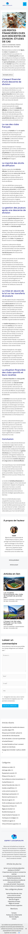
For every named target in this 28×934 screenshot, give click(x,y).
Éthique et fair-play (7, 776)
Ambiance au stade (7, 767)
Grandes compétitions (8, 788)
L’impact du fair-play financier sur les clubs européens (13, 622)
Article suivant (14, 565)
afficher (11, 75)
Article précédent (14, 560)
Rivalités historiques (7, 812)
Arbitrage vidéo (6, 770)
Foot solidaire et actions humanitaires (12, 779)
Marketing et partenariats (9, 794)
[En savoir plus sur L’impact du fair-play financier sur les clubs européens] (14, 612)
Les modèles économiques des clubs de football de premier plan (13, 595)
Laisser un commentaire (8, 45)
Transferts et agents (7, 821)
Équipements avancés (8, 773)
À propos (14, 913)
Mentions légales (14, 917)
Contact (14, 919)
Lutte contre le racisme (8, 791)
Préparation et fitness (8, 806)
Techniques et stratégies (9, 818)
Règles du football (7, 809)
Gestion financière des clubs (10, 785)
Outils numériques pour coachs (11, 803)
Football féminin (6, 782)
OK (19, 933)
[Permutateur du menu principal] (25, 4)
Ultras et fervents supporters (10, 824)
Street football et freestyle (9, 815)
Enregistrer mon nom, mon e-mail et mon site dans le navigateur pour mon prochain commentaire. (13, 699)
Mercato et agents (7, 800)
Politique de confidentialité (14, 915)
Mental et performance (8, 797)
